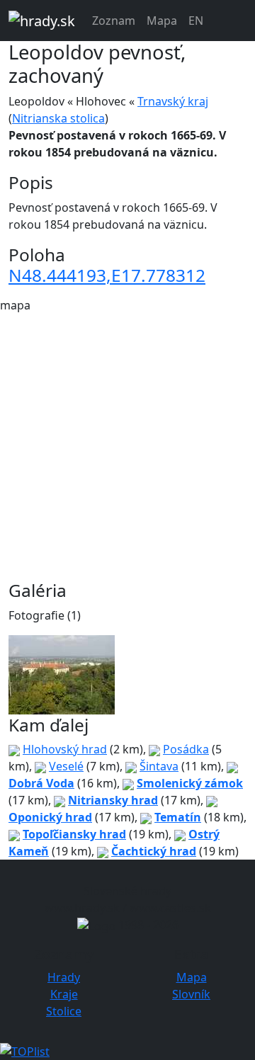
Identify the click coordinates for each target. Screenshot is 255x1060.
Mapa (162, 20)
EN (195, 20)
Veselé (66, 766)
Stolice (63, 1011)
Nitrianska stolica (58, 118)
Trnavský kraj (172, 101)
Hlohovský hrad (65, 749)
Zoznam (113, 20)
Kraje (64, 994)
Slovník (191, 994)
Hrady (63, 977)
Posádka (186, 749)
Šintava (159, 766)
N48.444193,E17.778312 (106, 275)
